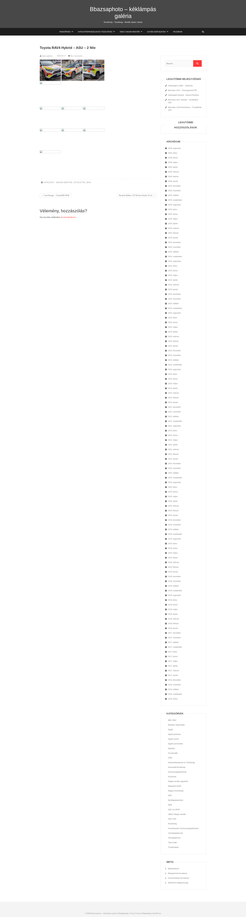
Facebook (177, 32)
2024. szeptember (175, 257)
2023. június (173, 322)
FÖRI (170, 758)
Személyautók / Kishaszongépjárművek (183, 828)
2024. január (173, 289)
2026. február (173, 177)
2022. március (173, 393)
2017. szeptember (175, 647)
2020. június (173, 492)
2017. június (173, 656)
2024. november (174, 247)
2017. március (173, 671)
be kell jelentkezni (68, 217)
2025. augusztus (174, 205)
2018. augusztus (174, 595)
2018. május (173, 609)
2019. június (173, 548)
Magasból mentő (174, 786)
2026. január (173, 181)
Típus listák (172, 843)
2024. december (174, 242)
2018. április (173, 614)
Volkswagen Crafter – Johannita (180, 86)
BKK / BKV (172, 720)
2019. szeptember (175, 534)
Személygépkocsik (175, 833)
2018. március (173, 619)
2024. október (173, 252)
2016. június (173, 699)
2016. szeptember (175, 694)
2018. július (172, 600)
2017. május (173, 661)
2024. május (173, 275)
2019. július (172, 544)
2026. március (173, 172)
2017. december (174, 633)
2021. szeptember (175, 421)
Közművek (172, 777)
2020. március (173, 506)
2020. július (172, 487)
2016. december (174, 680)
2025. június (173, 214)
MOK (88, 182)
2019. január (173, 572)
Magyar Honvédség (175, 791)
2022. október (173, 360)
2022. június (173, 379)
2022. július (172, 374)
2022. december (174, 351)
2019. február (173, 567)
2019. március (173, 562)
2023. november (174, 299)
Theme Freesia (135, 913)
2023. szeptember (175, 308)
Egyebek (171, 748)
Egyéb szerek (173, 739)
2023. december (174, 294)
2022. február (173, 398)
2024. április (173, 280)
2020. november (174, 468)
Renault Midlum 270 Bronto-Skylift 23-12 (137, 195)
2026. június (173, 158)
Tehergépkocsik (174, 838)
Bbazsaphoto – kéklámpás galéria (123, 12)
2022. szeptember (175, 365)
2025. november (174, 191)
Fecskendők (173, 753)
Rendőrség (65, 32)
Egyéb (170, 730)
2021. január (173, 459)
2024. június (173, 271)
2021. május (173, 440)
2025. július (172, 209)
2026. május (173, 162)
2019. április (173, 558)
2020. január (173, 515)
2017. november (174, 638)
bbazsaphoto (47, 56)
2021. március (173, 449)
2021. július (172, 431)
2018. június (173, 605)
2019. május (173, 553)
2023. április (173, 332)
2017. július (172, 652)
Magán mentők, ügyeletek (70, 182)
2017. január (173, 675)
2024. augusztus (174, 261)
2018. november (174, 581)
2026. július (172, 153)
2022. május (173, 384)
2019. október (173, 529)
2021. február (173, 454)
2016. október (173, 689)
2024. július (172, 266)
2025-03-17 (61, 56)
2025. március (173, 228)
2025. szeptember (175, 200)
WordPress (156, 913)
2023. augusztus (174, 313)
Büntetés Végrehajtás (176, 725)
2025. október (173, 195)
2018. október (173, 586)
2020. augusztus (174, 482)
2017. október (173, 642)
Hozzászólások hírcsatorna (178, 878)
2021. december (174, 407)
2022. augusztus (174, 369)
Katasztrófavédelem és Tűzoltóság (95, 32)
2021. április (173, 445)
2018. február (173, 624)
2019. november (174, 525)
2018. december (174, 576)
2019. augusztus (174, 539)
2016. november (174, 685)
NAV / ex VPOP (174, 810)
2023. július (172, 318)
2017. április (173, 666)
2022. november (174, 355)
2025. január (173, 238)
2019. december (174, 520)
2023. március (173, 337)
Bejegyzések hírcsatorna (177, 873)
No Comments (76, 56)
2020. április (173, 501)
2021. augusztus (174, 426)
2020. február (173, 511)
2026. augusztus (174, 148)
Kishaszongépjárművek (177, 772)
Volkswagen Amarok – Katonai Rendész (183, 95)
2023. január (173, 346)
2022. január (173, 402)
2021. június (173, 435)
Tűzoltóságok (173, 847)
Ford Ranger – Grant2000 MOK (55, 195)
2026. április (173, 167)
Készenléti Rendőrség (176, 767)
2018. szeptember (175, 591)
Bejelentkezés (173, 869)
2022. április (173, 388)
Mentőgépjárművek (175, 800)
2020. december (174, 464)
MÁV (170, 796)
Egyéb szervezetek (156, 32)
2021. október (173, 417)
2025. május (173, 219)
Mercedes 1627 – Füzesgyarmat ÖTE (182, 90)
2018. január (173, 628)
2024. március (173, 285)
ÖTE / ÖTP (172, 819)
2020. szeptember (175, 478)
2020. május (173, 496)
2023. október (173, 304)
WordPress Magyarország (178, 883)
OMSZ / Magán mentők (130, 32)
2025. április (173, 224)
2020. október (173, 473)
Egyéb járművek (174, 734)
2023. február (173, 341)
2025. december (174, 186)
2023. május (173, 327)
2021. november (174, 412)
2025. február (173, 233)
